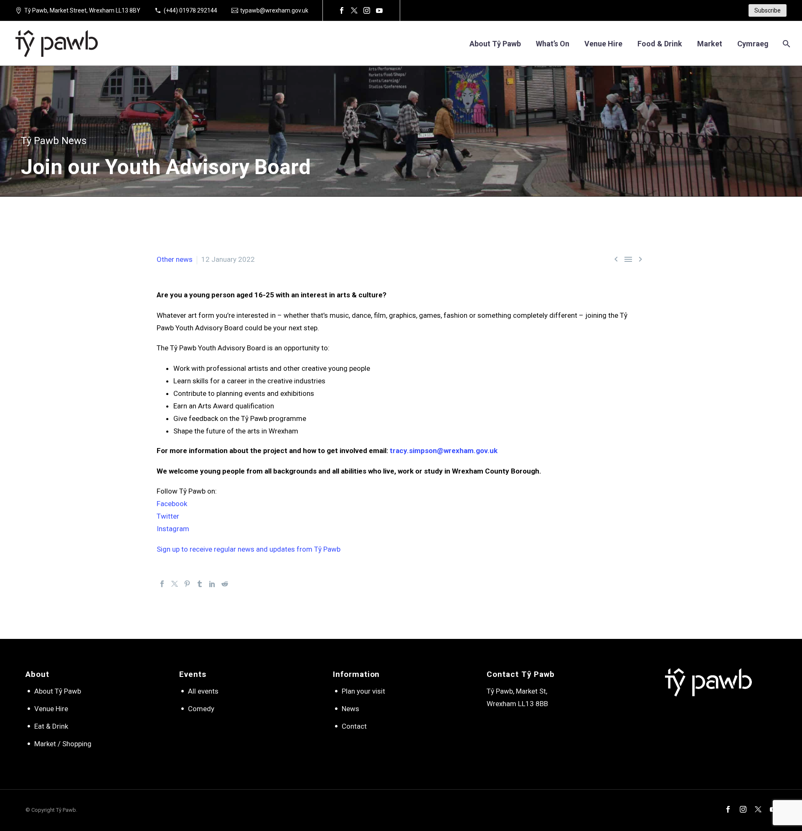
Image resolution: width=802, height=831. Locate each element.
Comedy (201, 708)
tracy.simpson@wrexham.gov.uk (443, 450)
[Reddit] (224, 583)
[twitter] (758, 809)
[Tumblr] (199, 583)
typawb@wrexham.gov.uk (274, 10)
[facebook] (728, 809)
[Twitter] (354, 10)
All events (203, 691)
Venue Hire (51, 708)
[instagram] (743, 809)
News (350, 708)
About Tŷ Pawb (495, 43)
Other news (175, 259)
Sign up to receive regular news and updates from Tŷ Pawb (248, 549)
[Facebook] (341, 10)
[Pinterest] (187, 583)
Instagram (173, 528)
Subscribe (767, 10)
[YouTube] (379, 10)
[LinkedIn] (212, 583)
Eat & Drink (51, 726)
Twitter (168, 516)
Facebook (172, 503)
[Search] (785, 43)
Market (709, 43)
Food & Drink (659, 43)
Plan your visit (363, 691)
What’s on (552, 43)
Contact (354, 726)
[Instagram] (366, 10)
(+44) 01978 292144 (190, 10)
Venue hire (603, 43)
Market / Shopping (62, 744)
